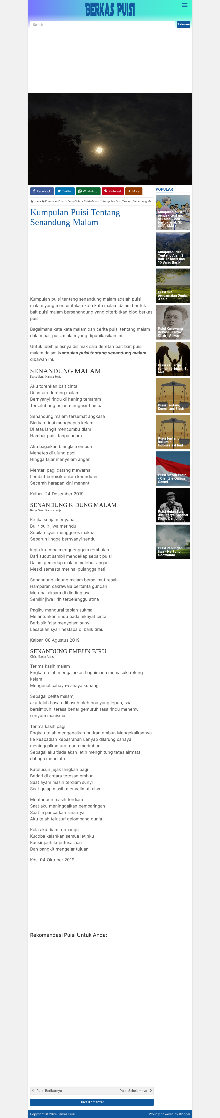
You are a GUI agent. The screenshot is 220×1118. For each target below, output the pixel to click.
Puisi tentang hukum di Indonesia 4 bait (170, 442)
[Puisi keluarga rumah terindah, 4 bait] (173, 359)
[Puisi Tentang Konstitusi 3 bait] (173, 395)
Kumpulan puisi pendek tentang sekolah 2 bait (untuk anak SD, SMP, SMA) (170, 219)
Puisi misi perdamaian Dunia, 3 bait (173, 295)
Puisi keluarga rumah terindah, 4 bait (172, 369)
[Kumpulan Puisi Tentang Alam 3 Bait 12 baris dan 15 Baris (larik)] (173, 249)
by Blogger (182, 1114)
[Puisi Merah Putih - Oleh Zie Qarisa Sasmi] (173, 468)
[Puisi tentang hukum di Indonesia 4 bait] (173, 432)
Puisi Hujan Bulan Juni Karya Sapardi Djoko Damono (173, 515)
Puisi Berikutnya (49, 1091)
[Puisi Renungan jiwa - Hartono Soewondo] (173, 542)
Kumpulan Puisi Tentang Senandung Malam (75, 217)
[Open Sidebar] (185, 5)
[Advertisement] (110, 60)
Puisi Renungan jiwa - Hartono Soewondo (170, 552)
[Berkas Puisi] (110, 9)
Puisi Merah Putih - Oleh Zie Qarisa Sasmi (172, 478)
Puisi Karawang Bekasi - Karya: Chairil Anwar (170, 332)
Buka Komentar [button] (92, 1102)
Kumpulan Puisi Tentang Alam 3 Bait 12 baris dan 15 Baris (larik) (171, 257)
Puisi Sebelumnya (133, 1091)
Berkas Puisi (66, 1114)
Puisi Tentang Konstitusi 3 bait (171, 407)
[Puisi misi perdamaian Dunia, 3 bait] (173, 286)
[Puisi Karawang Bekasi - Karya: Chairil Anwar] (173, 322)
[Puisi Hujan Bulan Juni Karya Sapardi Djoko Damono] (173, 505)
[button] (133, 191)
